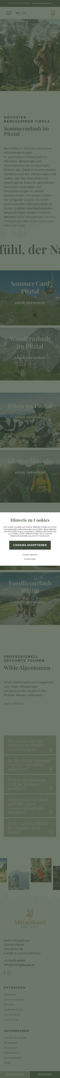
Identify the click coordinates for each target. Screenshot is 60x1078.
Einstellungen (30, 559)
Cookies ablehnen (30, 555)
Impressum (44, 536)
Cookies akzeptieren (30, 545)
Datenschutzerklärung (20, 536)
